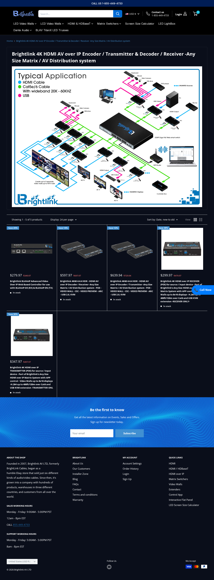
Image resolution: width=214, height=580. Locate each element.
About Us (78, 463)
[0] (195, 13)
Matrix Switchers (108, 23)
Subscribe (129, 433)
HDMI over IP (176, 473)
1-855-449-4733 (160, 15)
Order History (131, 468)
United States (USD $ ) (19, 561)
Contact (77, 489)
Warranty (78, 499)
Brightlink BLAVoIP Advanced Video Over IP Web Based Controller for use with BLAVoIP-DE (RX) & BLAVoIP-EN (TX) (31, 284)
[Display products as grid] (195, 219)
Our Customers (81, 468)
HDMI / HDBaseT (178, 468)
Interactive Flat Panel (181, 499)
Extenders (174, 489)
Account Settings (132, 463)
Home (10, 40)
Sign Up (127, 479)
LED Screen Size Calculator (184, 505)
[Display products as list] (200, 219)
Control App (176, 494)
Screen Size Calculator (139, 23)
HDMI (172, 463)
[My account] (185, 14)
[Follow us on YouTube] (109, 567)
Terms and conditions (85, 494)
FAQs (76, 484)
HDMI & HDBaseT (79, 23)
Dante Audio (21, 30)
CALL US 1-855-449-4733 (107, 3)
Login (126, 473)
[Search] (117, 14)
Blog (75, 479)
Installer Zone (80, 473)
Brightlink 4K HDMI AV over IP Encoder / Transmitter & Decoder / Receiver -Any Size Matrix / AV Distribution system (73, 40)
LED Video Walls (23, 23)
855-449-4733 (21, 524)
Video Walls (175, 484)
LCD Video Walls (50, 23)
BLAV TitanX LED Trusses (52, 30)
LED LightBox (166, 23)
